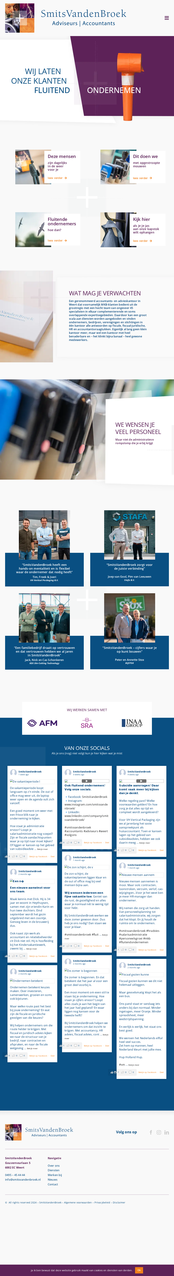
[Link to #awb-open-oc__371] (167, 18)
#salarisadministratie (133, 934)
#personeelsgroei (130, 938)
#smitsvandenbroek (78, 827)
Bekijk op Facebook (38, 856)
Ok (139, 1270)
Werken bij (55, 1175)
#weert (103, 831)
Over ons (54, 1166)
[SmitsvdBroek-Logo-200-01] (65, 5)
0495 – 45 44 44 (15, 1175)
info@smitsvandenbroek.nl (23, 1179)
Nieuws (52, 1179)
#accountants (74, 831)
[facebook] (151, 1132)
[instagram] (159, 1132)
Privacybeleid (102, 1202)
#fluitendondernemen (133, 942)
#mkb (147, 938)
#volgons (71, 835)
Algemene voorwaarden (78, 1202)
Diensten (54, 1170)
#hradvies (152, 931)
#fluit (95, 934)
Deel (53, 856)
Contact (53, 1184)
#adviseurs (91, 831)
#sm (122, 1065)
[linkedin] (166, 1132)
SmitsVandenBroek (94, 797)
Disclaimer (119, 1202)
